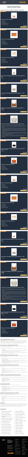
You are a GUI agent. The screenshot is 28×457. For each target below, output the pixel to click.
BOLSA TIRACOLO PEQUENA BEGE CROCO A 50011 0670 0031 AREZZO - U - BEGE (13, 76)
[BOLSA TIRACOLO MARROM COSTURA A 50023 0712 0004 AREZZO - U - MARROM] (14, 103)
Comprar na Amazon (24, 172)
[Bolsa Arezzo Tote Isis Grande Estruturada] (14, 160)
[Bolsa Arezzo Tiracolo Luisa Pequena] (14, 15)
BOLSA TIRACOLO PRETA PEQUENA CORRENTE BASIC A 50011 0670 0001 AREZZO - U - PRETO (13, 149)
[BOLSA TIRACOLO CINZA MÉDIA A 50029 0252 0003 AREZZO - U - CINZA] (14, 88)
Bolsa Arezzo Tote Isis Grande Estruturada (7, 164)
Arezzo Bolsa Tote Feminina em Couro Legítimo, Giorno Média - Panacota (12, 287)
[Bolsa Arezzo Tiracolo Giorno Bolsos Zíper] (14, 34)
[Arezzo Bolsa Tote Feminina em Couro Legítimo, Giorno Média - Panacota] (14, 119)
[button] (13, 2)
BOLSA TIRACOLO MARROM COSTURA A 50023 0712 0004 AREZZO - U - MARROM (12, 108)
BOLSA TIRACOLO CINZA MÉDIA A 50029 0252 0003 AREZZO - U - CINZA (12, 93)
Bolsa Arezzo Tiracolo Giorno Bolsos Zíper (8, 39)
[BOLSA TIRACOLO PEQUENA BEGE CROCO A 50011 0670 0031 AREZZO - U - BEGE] (14, 72)
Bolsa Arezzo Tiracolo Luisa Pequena (7, 19)
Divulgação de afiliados (10, 450)
